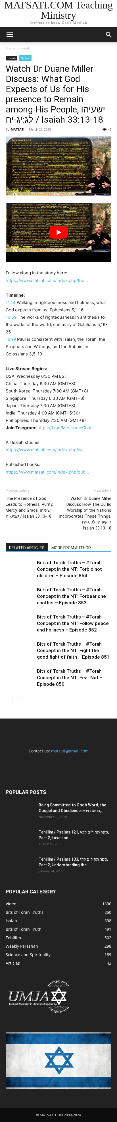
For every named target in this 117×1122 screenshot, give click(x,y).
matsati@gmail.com (70, 751)
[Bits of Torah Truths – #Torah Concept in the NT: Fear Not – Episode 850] (20, 677)
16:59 (11, 317)
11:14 (11, 302)
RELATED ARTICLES (27, 548)
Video (25, 58)
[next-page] (18, 698)
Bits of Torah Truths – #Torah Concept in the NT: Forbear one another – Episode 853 (71, 596)
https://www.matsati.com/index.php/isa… (46, 449)
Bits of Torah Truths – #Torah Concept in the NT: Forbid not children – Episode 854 (69, 569)
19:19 (11, 339)
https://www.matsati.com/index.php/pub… (47, 472)
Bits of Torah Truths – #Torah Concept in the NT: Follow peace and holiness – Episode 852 (73, 623)
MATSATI (17, 129)
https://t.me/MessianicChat (64, 427)
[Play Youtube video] (58, 232)
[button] (10, 34)
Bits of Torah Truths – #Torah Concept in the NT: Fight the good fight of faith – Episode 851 (73, 650)
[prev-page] (9, 698)
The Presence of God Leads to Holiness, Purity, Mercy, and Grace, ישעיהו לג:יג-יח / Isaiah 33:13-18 (29, 507)
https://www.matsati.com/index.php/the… (47, 280)
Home (10, 48)
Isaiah (25, 48)
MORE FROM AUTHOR (71, 548)
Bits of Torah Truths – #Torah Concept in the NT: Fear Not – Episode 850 (70, 677)
